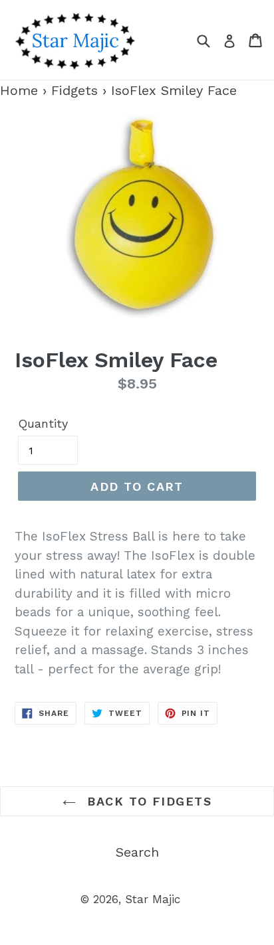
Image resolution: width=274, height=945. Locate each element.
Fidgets (74, 90)
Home (19, 90)
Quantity (43, 423)
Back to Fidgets (146, 801)
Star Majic (152, 899)
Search (137, 852)
